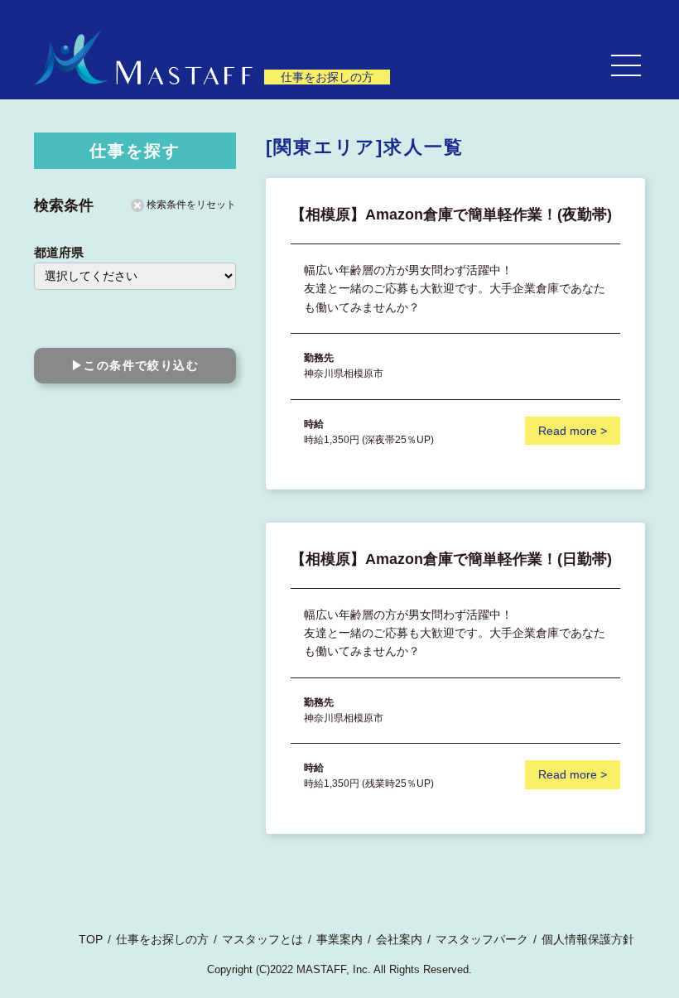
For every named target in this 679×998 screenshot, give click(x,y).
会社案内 (399, 939)
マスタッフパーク (482, 939)
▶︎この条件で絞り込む (135, 365)
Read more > (572, 430)
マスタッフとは (262, 939)
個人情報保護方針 (588, 939)
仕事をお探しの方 (162, 939)
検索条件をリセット (190, 204)
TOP (91, 939)
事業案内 (339, 939)
